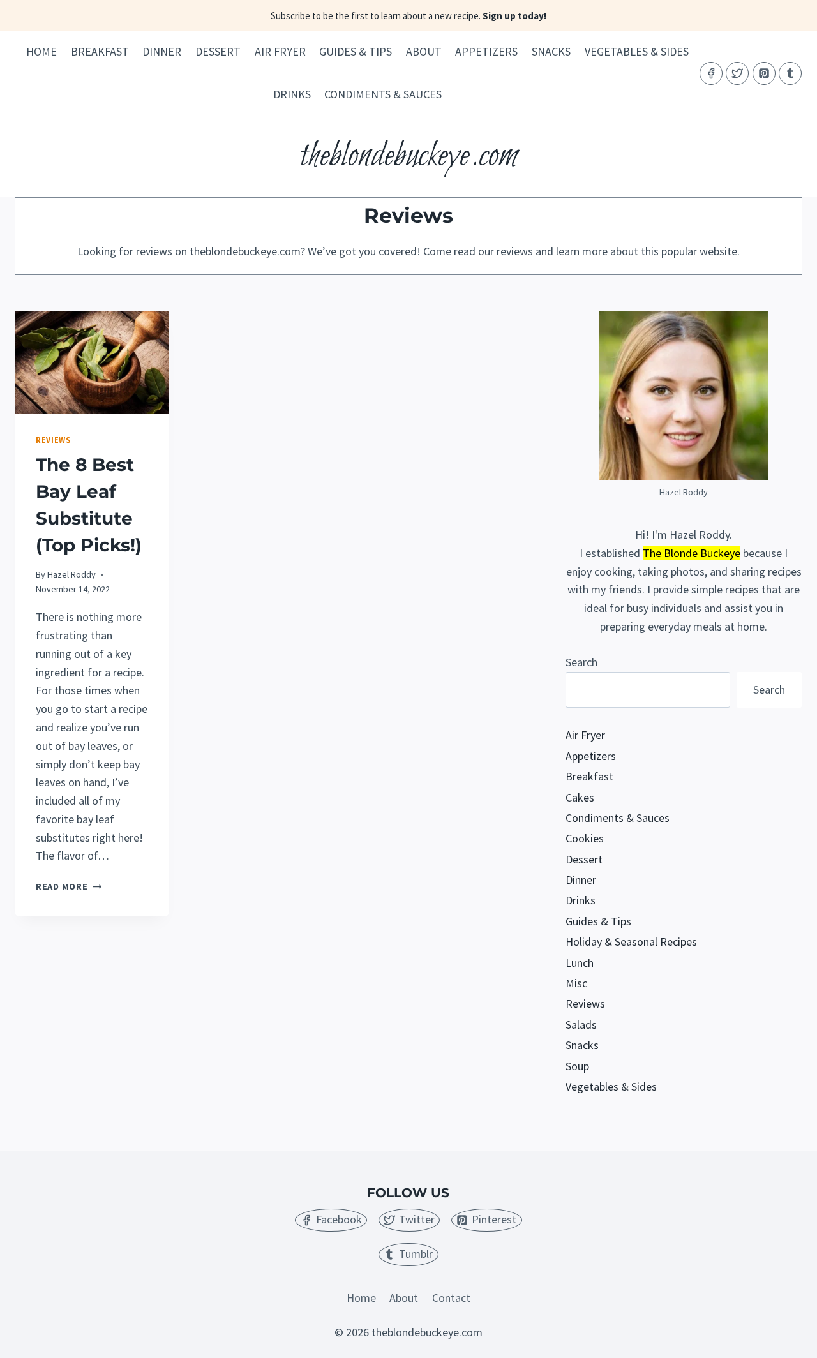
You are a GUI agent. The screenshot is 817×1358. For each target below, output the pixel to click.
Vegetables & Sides (637, 51)
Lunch (580, 962)
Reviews (53, 440)
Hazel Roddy (71, 574)
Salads (581, 1024)
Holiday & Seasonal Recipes (631, 941)
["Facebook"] (711, 73)
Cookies (585, 838)
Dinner (161, 51)
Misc (576, 983)
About (424, 51)
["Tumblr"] (790, 73)
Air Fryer (280, 51)
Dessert (218, 51)
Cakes (580, 797)
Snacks (551, 51)
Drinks (292, 94)
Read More (68, 886)
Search (581, 662)
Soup (577, 1066)
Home (41, 51)
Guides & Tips (355, 51)
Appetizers (486, 51)
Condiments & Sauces (383, 94)
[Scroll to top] (784, 1338)
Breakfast (100, 51)
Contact (451, 1297)
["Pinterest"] (764, 73)
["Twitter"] (737, 73)
